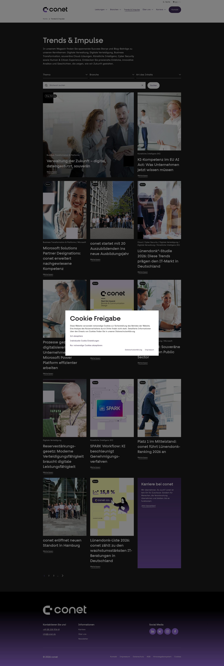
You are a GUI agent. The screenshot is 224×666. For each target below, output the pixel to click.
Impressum (149, 350)
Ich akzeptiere (76, 336)
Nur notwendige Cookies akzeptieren (86, 345)
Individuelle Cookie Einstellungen (84, 341)
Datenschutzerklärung (133, 350)
